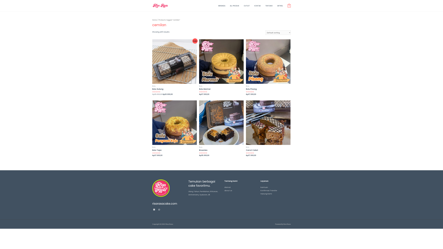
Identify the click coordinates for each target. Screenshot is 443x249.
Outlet (247, 6)
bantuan (264, 187)
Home (154, 20)
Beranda (221, 6)
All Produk (234, 6)
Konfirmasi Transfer (268, 190)
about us (228, 190)
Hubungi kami (266, 194)
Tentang (269, 6)
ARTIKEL (280, 6)
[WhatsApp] (159, 209)
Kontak (257, 6)
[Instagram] (154, 209)
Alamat (227, 187)
